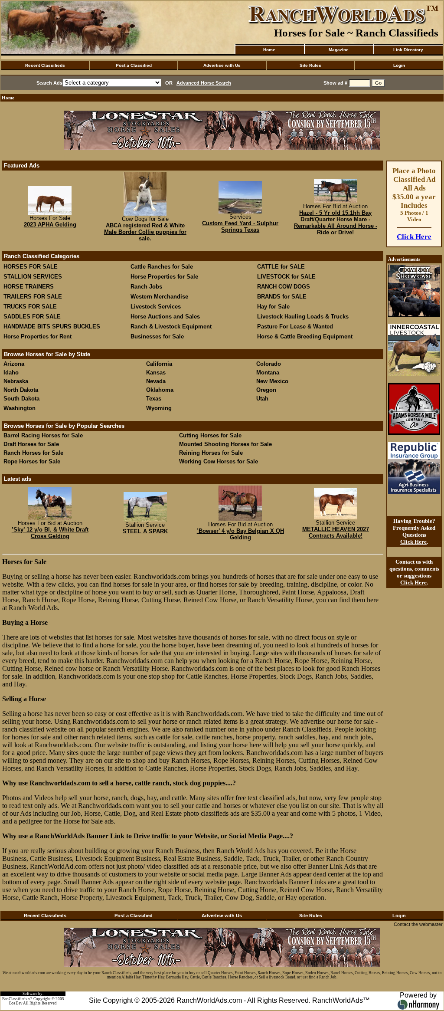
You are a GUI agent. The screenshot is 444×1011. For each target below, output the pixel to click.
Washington (19, 408)
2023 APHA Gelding (50, 224)
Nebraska (15, 381)
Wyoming (159, 408)
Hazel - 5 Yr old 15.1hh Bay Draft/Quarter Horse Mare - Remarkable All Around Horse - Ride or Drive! (335, 223)
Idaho (11, 372)
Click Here (414, 237)
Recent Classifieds (45, 65)
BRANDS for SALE (282, 296)
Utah (262, 398)
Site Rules (310, 65)
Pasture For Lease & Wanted (295, 326)
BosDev (16, 1003)
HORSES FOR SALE (30, 266)
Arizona (13, 364)
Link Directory (408, 49)
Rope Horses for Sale (31, 461)
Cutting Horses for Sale (210, 435)
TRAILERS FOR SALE (32, 296)
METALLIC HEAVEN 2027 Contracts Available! (335, 532)
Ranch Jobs (146, 286)
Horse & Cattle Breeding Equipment (305, 336)
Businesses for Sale (157, 336)
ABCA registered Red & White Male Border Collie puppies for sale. (145, 232)
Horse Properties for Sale (164, 276)
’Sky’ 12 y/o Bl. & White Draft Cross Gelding (50, 532)
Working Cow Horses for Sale (218, 461)
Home (269, 49)
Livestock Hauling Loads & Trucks (303, 316)
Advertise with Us (222, 65)
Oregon (266, 390)
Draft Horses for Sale (31, 444)
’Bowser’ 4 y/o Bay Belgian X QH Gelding (240, 534)
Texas (153, 398)
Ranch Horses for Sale (33, 453)
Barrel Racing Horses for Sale (43, 435)
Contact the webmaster (418, 924)
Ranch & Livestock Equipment (171, 326)
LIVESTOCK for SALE (286, 276)
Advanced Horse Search (203, 82)
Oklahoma (159, 390)
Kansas (156, 372)
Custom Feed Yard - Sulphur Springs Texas (240, 226)
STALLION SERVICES (32, 276)
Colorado (268, 364)
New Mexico (272, 381)
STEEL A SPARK (145, 531)
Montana (267, 372)
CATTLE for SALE (281, 266)
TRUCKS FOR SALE (30, 306)
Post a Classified (134, 65)
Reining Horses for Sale (211, 453)
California (159, 364)
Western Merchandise (159, 296)
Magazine (339, 49)
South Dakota (21, 398)
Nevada (156, 381)
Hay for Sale (274, 306)
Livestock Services (156, 306)
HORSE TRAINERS (28, 286)
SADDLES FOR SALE (32, 316)
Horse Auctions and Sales (165, 316)
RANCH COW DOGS (283, 286)
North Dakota (20, 390)
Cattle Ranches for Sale (162, 266)
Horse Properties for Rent (37, 336)
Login (399, 65)
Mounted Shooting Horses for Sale (225, 444)
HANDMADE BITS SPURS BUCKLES (51, 326)
